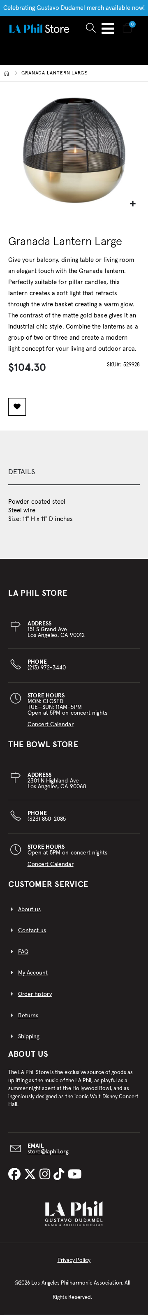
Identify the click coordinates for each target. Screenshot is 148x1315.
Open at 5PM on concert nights (68, 855)
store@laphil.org (48, 1152)
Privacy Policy (74, 1260)
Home (7, 73)
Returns (28, 1016)
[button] (132, 204)
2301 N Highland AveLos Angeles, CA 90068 (57, 780)
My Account (33, 973)
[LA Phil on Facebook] (16, 1175)
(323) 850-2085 (47, 816)
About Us (28, 1054)
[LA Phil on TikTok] (60, 1175)
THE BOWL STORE (43, 745)
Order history (35, 994)
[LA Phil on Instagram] (46, 1175)
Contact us (32, 930)
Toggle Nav (108, 28)
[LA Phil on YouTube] (75, 1175)
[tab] (74, 472)
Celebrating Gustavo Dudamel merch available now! (74, 8)
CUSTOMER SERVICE (48, 884)
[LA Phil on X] (31, 1175)
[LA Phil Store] (39, 28)
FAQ (23, 952)
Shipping (29, 1036)
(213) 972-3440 (47, 665)
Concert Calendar (51, 724)
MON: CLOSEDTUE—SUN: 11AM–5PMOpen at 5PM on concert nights (68, 710)
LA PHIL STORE (37, 593)
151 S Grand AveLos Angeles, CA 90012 (56, 629)
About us (29, 909)
